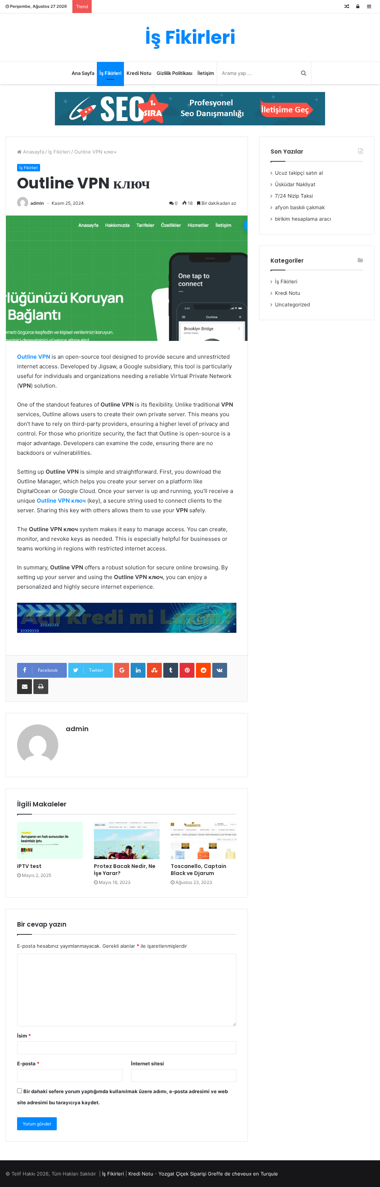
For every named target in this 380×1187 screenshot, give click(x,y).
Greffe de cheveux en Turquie (243, 1174)
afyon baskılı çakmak (300, 207)
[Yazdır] (40, 686)
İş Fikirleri (110, 73)
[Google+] (121, 670)
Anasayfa (33, 152)
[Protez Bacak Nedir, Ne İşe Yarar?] (127, 840)
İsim (24, 1036)
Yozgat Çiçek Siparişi (182, 1174)
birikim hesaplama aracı (303, 219)
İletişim (205, 73)
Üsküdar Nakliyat (295, 184)
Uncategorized (292, 305)
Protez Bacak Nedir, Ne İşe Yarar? (124, 869)
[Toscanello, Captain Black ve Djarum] (203, 840)
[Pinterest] (187, 670)
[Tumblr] (170, 670)
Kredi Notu (139, 73)
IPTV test (29, 866)
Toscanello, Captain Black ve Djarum (198, 869)
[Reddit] (203, 670)
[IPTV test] (50, 840)
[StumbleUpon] (154, 670)
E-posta (28, 1063)
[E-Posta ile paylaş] (24, 686)
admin (37, 203)
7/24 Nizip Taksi (294, 196)
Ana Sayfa (83, 73)
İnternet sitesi (147, 1063)
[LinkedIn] (138, 670)
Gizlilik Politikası (174, 73)
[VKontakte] (219, 670)
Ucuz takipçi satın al (299, 173)
